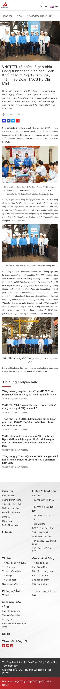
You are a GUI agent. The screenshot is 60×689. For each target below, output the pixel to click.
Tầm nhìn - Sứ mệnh (12, 504)
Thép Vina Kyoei (40, 532)
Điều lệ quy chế (39, 584)
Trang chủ (7, 16)
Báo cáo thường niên (42, 571)
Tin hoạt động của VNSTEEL (39, 16)
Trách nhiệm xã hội (11, 615)
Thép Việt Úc (38, 524)
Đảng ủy (6, 517)
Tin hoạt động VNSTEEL (13, 563)
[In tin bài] (4, 120)
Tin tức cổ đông (40, 563)
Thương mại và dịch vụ (43, 500)
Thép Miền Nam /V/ (41, 515)
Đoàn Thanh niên (10, 525)
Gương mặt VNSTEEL (12, 584)
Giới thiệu (8, 491)
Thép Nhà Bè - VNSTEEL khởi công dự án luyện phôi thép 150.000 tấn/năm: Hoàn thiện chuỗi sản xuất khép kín (29, 422)
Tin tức (19, 16)
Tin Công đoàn (9, 580)
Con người (7, 619)
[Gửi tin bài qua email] (18, 120)
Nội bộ (6, 633)
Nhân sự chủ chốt (11, 508)
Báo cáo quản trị (40, 575)
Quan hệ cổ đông (43, 558)
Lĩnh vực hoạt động (45, 491)
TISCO (35, 520)
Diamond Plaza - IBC (42, 536)
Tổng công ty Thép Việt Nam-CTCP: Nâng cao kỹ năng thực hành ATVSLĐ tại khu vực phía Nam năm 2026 (30, 459)
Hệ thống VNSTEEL (11, 512)
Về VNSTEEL (8, 495)
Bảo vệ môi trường (11, 611)
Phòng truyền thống (11, 500)
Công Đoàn (7, 521)
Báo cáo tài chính (40, 580)
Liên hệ (7, 532)
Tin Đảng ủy (8, 575)
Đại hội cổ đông (39, 567)
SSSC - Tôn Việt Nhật (43, 528)
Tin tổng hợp (8, 567)
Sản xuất (36, 495)
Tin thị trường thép (11, 571)
